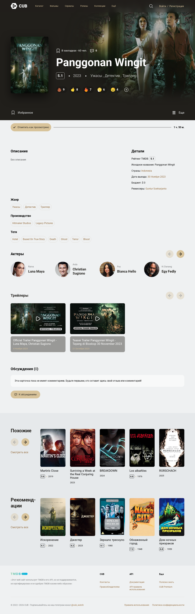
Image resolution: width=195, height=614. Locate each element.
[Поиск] (151, 6)
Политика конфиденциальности (168, 605)
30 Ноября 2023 (157, 176)
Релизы (84, 6)
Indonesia (146, 170)
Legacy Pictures (44, 223)
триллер (129, 76)
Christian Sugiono (79, 271)
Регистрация (176, 6)
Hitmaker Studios (21, 223)
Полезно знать (166, 582)
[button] (180, 254)
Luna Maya (36, 271)
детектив (112, 76)
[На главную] (19, 6)
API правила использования (137, 588)
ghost (64, 239)
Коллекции (99, 6)
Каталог (39, 6)
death (53, 239)
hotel (15, 239)
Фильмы (54, 6)
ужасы (96, 76)
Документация (136, 582)
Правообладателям (109, 587)
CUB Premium (165, 587)
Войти (162, 6)
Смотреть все (19, 452)
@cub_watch (77, 605)
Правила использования (136, 605)
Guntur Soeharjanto (156, 188)
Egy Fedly (169, 271)
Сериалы (69, 6)
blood (86, 239)
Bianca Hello (126, 271)
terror (75, 239)
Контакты (105, 582)
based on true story (34, 239)
